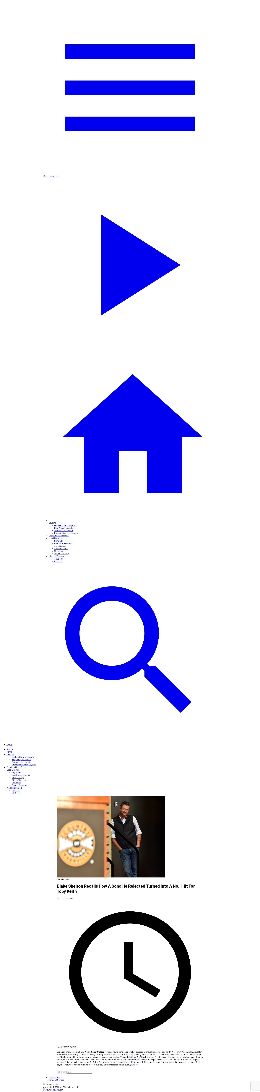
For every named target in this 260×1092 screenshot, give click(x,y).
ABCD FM (58, 558)
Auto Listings (60, 546)
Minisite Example (56, 556)
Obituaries (58, 551)
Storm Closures (61, 548)
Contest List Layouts (63, 530)
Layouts (52, 522)
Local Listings (55, 538)
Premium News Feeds (59, 535)
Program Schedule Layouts (66, 533)
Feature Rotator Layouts (65, 525)
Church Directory (61, 553)
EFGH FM (58, 561)
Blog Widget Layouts (63, 528)
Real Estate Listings (63, 543)
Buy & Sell (58, 540)
